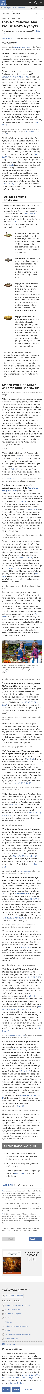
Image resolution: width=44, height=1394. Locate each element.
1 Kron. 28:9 (13, 568)
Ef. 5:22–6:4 (35, 899)
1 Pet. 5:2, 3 (25, 1009)
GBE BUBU (6, 13)
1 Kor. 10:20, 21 (9, 184)
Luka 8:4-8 (30, 214)
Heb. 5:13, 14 (26, 947)
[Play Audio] (31, 8)
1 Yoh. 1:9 (6, 815)
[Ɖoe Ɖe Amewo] (36, 8)
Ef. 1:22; (32, 977)
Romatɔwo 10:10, (13, 1035)
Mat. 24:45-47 (32, 996)
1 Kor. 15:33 (18, 918)
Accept (6, 1389)
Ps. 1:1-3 (6, 894)
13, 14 (22, 1035)
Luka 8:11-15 (18, 222)
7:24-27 (27, 783)
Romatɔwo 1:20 (11, 479)
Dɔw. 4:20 (25, 1071)
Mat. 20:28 (15, 805)
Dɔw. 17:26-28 (25, 558)
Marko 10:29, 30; (20, 856)
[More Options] (41, 8)
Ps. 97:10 (10, 165)
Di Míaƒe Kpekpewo (11, 1310)
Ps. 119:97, (25, 702)
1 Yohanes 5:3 (25, 871)
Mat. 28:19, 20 (19, 1050)
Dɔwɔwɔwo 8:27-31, (20, 47)
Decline (16, 1389)
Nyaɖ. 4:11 (12, 491)
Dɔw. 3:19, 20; (34, 813)
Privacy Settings (17, 1383)
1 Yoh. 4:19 (15, 469)
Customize (27, 1389)
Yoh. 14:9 (30, 759)
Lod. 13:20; (7, 918)
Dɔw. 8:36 (21, 1106)
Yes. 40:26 (33, 509)
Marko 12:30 (22, 458)
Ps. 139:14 (21, 501)
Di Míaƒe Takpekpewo (11, 1314)
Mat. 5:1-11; (18, 783)
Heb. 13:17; (14, 1009)
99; (32, 702)
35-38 (30, 47)
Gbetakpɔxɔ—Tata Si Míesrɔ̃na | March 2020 (15, 8)
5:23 (38, 977)
